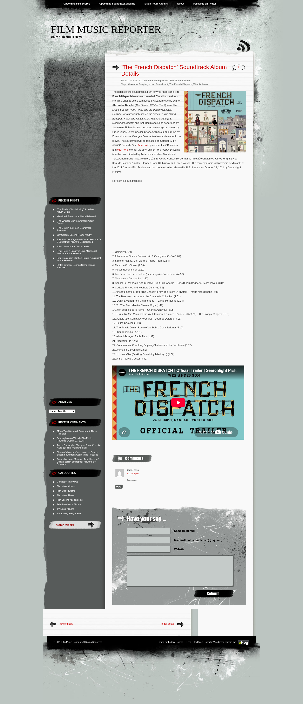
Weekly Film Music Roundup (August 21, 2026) (74, 439)
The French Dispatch (180, 84)
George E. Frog (183, 642)
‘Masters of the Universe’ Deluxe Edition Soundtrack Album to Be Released (77, 453)
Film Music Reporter (106, 29)
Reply (119, 487)
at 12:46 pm (133, 473)
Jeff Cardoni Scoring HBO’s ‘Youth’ (74, 235)
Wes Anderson (201, 84)
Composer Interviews (67, 481)
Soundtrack (162, 84)
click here (122, 149)
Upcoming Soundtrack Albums (117, 3)
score (151, 84)
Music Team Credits (156, 3)
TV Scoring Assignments (69, 513)
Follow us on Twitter (204, 3)
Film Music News (65, 495)
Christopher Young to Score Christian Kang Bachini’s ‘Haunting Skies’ (79, 446)
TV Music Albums (65, 509)
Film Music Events (66, 491)
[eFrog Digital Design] (243, 644)
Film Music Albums (66, 486)
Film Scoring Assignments (70, 500)
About (180, 3)
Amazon (142, 145)
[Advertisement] (77, 133)
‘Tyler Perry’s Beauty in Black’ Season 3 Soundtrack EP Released (77, 252)
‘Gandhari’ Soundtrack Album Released (76, 216)
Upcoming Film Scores (76, 3)
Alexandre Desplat (137, 84)
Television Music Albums (69, 504)
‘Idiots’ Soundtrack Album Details (73, 246)
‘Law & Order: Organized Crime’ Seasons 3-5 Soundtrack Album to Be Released (79, 240)
